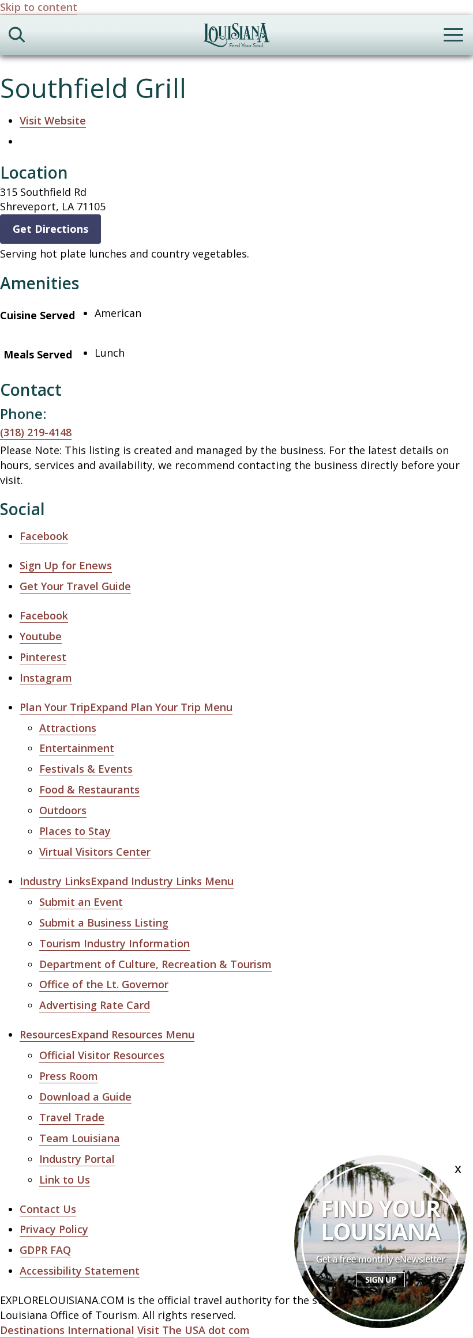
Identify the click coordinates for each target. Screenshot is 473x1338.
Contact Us (48, 1209)
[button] (126, 707)
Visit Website (53, 120)
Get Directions (50, 229)
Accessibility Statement (80, 1270)
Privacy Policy (54, 1229)
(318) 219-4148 (36, 432)
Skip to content (38, 7)
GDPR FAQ (45, 1250)
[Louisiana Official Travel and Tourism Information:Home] (236, 37)
